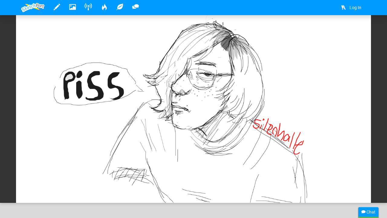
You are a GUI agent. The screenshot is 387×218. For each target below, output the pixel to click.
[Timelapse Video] (358, 29)
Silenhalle (50, 179)
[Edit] (326, 29)
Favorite (70, 192)
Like (33, 192)
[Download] (342, 29)
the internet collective (145, 179)
